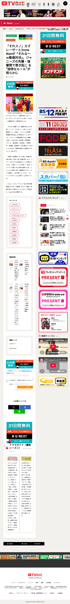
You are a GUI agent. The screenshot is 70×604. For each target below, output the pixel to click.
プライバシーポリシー (23, 593)
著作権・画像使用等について (39, 593)
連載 (48, 4)
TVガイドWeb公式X (35, 589)
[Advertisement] (53, 93)
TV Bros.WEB (37, 586)
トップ (13, 582)
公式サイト (12, 344)
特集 (44, 4)
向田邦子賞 (28, 4)
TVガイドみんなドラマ (10, 587)
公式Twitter (13, 348)
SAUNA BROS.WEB (61, 586)
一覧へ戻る (23, 544)
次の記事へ (37, 544)
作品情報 (53, 4)
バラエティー (11, 40)
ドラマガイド (34, 4)
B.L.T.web (28, 586)
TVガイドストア (43, 587)
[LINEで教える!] (22, 38)
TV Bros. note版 (48, 586)
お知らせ (11, 593)
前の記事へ (10, 544)
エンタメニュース (11, 36)
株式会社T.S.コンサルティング (59, 587)
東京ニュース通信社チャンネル (28, 587)
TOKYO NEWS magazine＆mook (14, 586)
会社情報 (60, 593)
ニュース (39, 4)
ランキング (58, 4)
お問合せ (52, 593)
